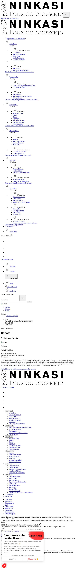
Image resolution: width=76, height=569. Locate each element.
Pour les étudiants (18, 122)
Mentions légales (10, 514)
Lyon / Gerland (17, 171)
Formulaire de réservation (21, 181)
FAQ (6, 505)
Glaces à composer (18, 120)
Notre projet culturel (19, 141)
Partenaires (8, 510)
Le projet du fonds (18, 221)
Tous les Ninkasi (18, 169)
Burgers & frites (18, 113)
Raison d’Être (17, 214)
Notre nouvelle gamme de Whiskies (24, 86)
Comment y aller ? (27, 321)
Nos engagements (18, 211)
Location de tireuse (19, 59)
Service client (9, 506)
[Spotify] (6, 256)
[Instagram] (6, 245)
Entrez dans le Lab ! (19, 153)
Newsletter (9, 259)
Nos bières (16, 68)
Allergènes (8, 501)
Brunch (15, 117)
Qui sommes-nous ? (19, 197)
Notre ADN (16, 209)
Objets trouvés (9, 503)
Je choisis (12, 559)
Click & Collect (11, 18)
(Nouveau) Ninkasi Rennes (21, 172)
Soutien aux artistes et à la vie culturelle (25, 223)
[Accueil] (32, 16)
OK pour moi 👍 (33, 559)
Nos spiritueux (17, 98)
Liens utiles (8, 499)
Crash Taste (16, 56)
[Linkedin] (6, 252)
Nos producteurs (18, 200)
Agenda (3, 18)
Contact (3, 259)
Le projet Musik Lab (19, 151)
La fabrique (16, 52)
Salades (15, 115)
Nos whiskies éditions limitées (22, 96)
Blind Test (16, 145)
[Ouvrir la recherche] (66, 15)
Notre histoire (17, 198)
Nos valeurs (16, 212)
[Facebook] (6, 241)
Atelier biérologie (18, 58)
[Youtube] (6, 249)
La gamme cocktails (19, 87)
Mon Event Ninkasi (19, 179)
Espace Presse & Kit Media (21, 202)
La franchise (5, 387)
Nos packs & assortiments (21, 70)
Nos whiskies (17, 94)
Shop (17, 18)
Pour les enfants (18, 124)
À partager (16, 118)
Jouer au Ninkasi (18, 143)
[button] (4, 565)
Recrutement (9, 508)
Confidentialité (9, 512)
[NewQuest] (40, 525)
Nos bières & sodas (19, 54)
